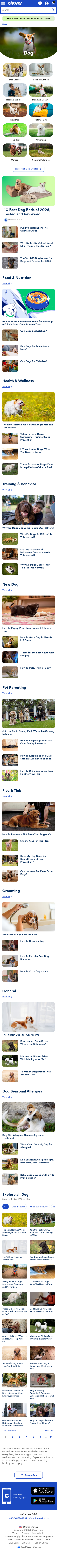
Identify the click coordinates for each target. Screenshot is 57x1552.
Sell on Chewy (41, 1542)
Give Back (14, 1542)
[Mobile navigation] (3, 3)
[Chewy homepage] (15, 3)
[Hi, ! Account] (48, 3)
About (10, 1539)
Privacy (25, 1533)
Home (4, 24)
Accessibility (38, 1533)
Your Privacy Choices (31, 1546)
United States (30, 1526)
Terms (15, 1533)
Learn (47, 1539)
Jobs (39, 1539)
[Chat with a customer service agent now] (40, 3)
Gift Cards (27, 1542)
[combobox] (28, 10)
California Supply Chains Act (17, 1536)
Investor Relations (24, 1539)
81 (51, 1436)
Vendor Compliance (43, 1536)
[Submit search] (53, 9)
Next (47, 1430)
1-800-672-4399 (17, 1518)
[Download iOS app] (43, 1491)
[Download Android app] (43, 1501)
